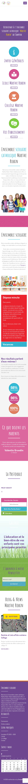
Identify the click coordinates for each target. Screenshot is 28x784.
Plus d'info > (14, 65)
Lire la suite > (5, 649)
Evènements (4, 721)
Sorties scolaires (5, 724)
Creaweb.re (21, 779)
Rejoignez (23, 265)
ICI (1, 491)
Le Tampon (14, 452)
